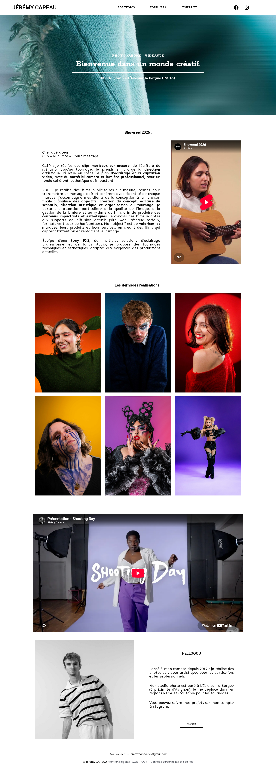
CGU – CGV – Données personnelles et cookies (162, 761)
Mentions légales (119, 761)
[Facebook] (236, 7)
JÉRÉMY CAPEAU (34, 7)
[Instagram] (246, 7)
